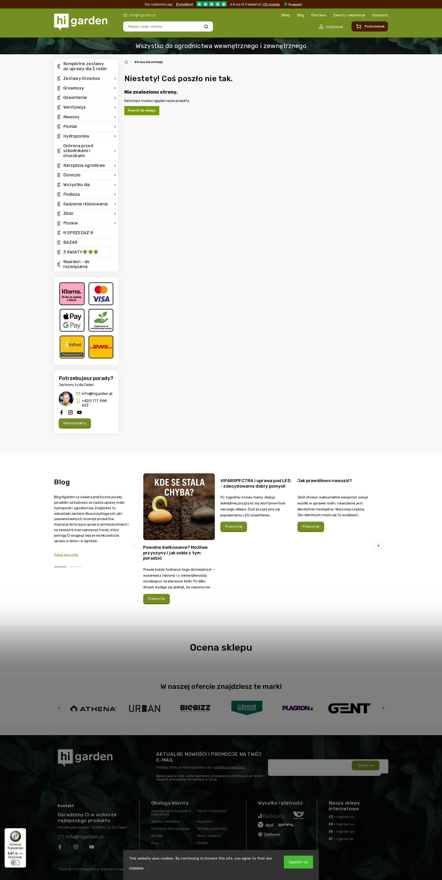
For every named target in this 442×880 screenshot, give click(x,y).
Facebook (60, 848)
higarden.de (345, 831)
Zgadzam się (298, 862)
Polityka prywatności (212, 828)
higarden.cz (345, 817)
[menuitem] (86, 66)
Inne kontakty (74, 423)
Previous (135, 545)
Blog (300, 15)
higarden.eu (345, 824)
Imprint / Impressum (212, 811)
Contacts (380, 15)
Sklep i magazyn (209, 835)
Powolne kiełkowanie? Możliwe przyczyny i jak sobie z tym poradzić (175, 553)
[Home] (126, 61)
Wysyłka (157, 835)
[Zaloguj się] (331, 26)
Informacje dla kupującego (170, 828)
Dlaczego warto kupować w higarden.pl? (171, 812)
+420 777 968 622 (94, 403)
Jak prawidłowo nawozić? (324, 480)
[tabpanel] (179, 545)
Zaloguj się (365, 765)
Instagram (76, 848)
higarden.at (344, 839)
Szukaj (206, 26)
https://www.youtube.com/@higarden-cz (93, 848)
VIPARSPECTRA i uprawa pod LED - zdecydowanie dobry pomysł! (255, 483)
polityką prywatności (230, 767)
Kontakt (202, 843)
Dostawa (318, 15)
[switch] (15, 862)
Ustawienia (136, 868)
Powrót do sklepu (142, 110)
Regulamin (205, 821)
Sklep (285, 15)
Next (379, 545)
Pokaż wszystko (66, 555)
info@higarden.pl (97, 393)
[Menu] (23, 831)
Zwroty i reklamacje (349, 15)
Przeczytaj (156, 599)
